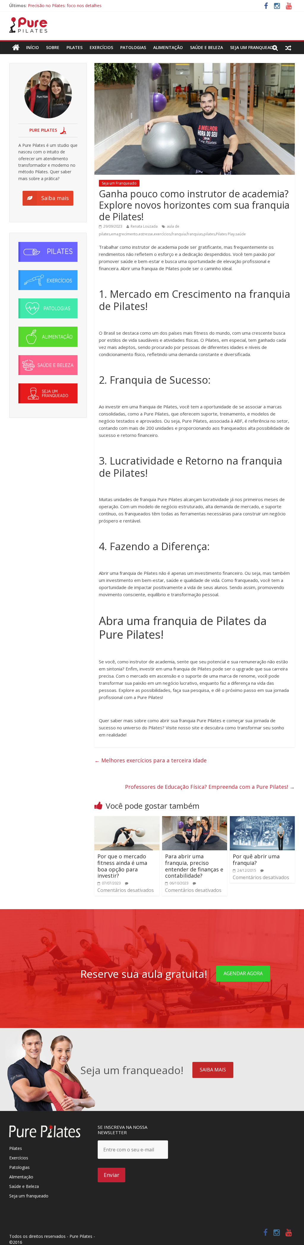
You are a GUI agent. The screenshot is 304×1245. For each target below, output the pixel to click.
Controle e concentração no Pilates (62, 5)
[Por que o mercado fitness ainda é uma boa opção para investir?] (127, 819)
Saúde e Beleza (24, 1186)
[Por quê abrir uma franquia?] (262, 819)
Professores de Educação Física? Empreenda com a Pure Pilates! (210, 786)
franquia (179, 234)
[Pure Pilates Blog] (28, 21)
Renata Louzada (144, 226)
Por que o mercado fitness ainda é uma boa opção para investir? (122, 866)
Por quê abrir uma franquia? (256, 859)
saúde (240, 234)
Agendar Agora (243, 973)
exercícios (162, 234)
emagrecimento (124, 234)
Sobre (52, 47)
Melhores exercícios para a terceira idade (150, 760)
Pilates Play (225, 234)
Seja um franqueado (28, 1196)
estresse (146, 234)
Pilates (74, 47)
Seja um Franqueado (253, 47)
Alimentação (168, 47)
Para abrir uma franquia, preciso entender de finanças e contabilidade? (194, 866)
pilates (209, 234)
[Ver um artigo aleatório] (288, 47)
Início (32, 47)
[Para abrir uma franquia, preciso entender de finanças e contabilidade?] (194, 819)
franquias (195, 234)
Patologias (133, 47)
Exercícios (101, 47)
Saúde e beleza (206, 47)
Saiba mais (213, 1069)
